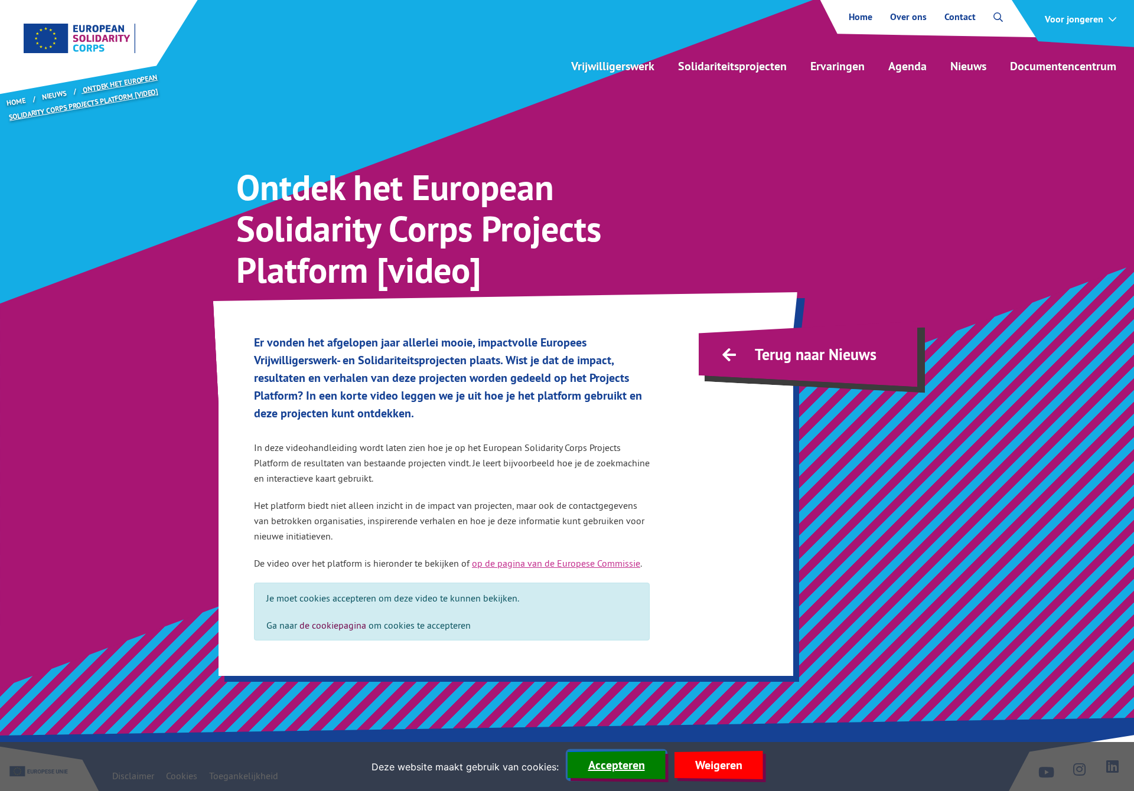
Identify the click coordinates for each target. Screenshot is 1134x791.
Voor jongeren (1074, 19)
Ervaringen (837, 66)
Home (860, 17)
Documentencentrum (1063, 66)
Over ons (908, 17)
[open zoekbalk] (998, 17)
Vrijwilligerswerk (612, 66)
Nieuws (968, 66)
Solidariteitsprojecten (732, 66)
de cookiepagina (332, 625)
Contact (960, 17)
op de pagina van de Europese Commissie (556, 563)
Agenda (907, 66)
